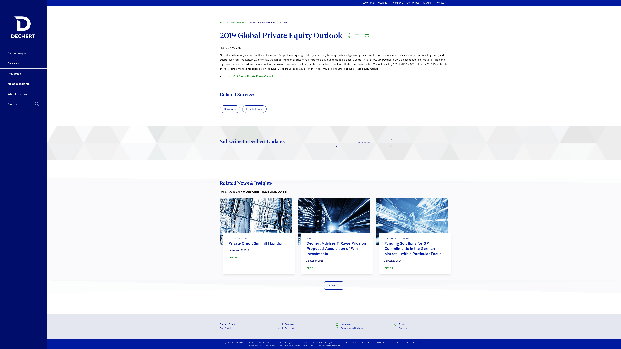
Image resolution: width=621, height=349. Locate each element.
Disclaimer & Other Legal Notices (261, 343)
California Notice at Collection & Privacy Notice (356, 343)
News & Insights (237, 22)
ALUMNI (427, 3)
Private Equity (254, 109)
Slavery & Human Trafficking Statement (293, 345)
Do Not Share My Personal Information (325, 345)
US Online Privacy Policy (286, 343)
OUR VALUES (413, 3)
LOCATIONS (368, 3)
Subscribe (364, 142)
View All (232, 257)
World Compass (286, 324)
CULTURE (382, 3)
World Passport (286, 328)
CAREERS (442, 3)
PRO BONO (397, 3)
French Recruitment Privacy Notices (262, 345)
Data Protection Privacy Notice (324, 343)
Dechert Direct (227, 324)
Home (223, 22)
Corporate (230, 109)
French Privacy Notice (410, 343)
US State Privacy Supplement (387, 343)
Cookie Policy (304, 343)
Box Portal (225, 328)
